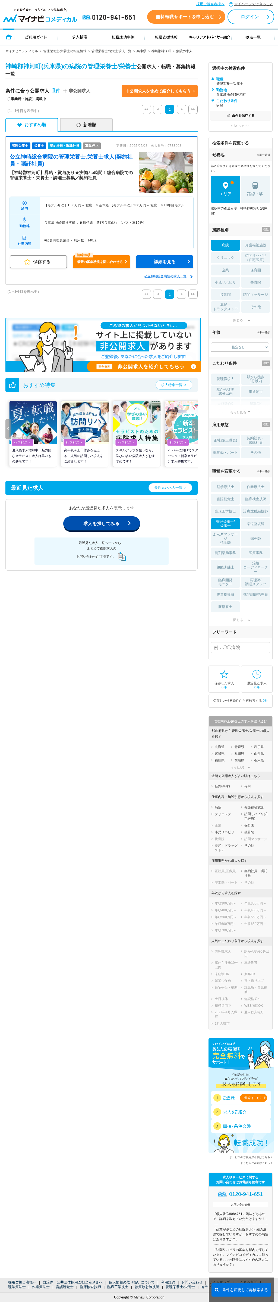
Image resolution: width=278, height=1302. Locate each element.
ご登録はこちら (252, 1097)
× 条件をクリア (240, 125)
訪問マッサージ (255, 295)
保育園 (255, 270)
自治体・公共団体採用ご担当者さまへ (73, 1282)
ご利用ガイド (36, 37)
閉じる (238, 320)
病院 (225, 245)
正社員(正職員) (225, 440)
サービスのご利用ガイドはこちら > (251, 1157)
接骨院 (225, 295)
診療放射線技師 (147, 1287)
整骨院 (255, 282)
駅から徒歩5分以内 (255, 379)
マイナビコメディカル (21, 51)
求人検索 (79, 37)
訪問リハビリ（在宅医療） (255, 257)
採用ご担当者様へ (210, 4)
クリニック (225, 258)
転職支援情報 (166, 37)
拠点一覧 (253, 37)
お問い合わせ (192, 1282)
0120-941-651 (110, 17)
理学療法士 (17, 1287)
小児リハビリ (225, 282)
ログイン (250, 16)
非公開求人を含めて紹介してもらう (158, 91)
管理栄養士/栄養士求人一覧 (111, 51)
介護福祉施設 (255, 245)
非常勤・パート (225, 452)
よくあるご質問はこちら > (256, 1162)
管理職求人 (225, 379)
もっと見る (238, 412)
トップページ (8, 37)
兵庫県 (141, 51)
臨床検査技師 (90, 1287)
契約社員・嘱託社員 (255, 440)
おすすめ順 (35, 124)
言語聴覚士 (65, 1287)
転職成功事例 (123, 37)
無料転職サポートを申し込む (185, 16)
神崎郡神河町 (161, 51)
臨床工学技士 (117, 1287)
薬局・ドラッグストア (225, 307)
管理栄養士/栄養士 (180, 1287)
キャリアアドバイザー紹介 (210, 37)
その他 (255, 307)
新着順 (89, 124)
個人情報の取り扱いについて (132, 1282)
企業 (225, 270)
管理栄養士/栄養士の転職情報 (64, 51)
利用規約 (168, 1282)
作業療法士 (41, 1287)
